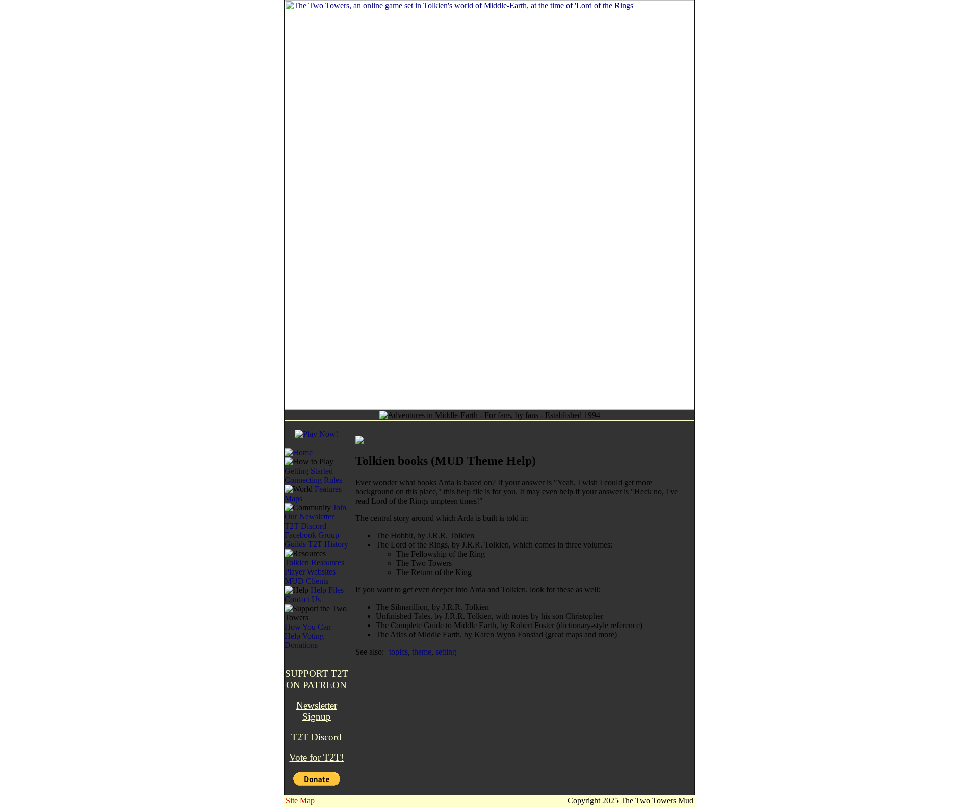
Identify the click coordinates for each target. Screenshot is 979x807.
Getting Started (309, 470)
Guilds (295, 544)
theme (421, 651)
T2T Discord (305, 526)
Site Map (300, 800)
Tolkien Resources (314, 562)
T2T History (328, 544)
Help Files (327, 590)
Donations (301, 645)
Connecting (303, 480)
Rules (333, 480)
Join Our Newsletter (315, 512)
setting (445, 651)
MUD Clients (306, 581)
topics (398, 651)
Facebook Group (312, 535)
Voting (313, 636)
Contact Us (303, 599)
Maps (293, 498)
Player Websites (310, 571)
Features (328, 489)
